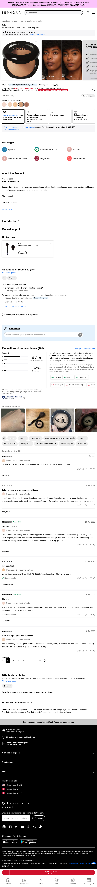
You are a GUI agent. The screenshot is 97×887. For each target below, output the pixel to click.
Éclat (32, 34)
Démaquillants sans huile (26, 709)
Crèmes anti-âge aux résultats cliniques (55, 712)
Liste (91, 96)
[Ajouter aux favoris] (93, 90)
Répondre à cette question (15, 306)
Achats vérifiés (36, 438)
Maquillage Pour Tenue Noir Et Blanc (72, 709)
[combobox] (53, 12)
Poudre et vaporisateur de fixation (31, 21)
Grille (85, 96)
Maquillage (6, 21)
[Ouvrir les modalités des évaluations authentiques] (24, 397)
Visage (14, 21)
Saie (4, 25)
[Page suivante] (44, 660)
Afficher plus (7, 209)
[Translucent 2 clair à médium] (10, 104)
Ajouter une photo (9, 681)
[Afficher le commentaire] (13, 420)
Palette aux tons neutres (46, 709)
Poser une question (10, 272)
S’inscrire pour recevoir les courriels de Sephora (23, 813)
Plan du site (63, 863)
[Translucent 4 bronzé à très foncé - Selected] (21, 104)
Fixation (42, 34)
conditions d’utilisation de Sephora (34, 863)
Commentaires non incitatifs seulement (58, 438)
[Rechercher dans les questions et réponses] (4, 278)
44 (40, 660)
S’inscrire (39, 818)
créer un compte (28, 127)
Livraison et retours (11, 129)
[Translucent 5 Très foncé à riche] (26, 104)
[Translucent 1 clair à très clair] (4, 104)
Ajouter (22, 253)
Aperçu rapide (9, 248)
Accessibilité (52, 863)
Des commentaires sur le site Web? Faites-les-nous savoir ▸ (48, 722)
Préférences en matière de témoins (80, 863)
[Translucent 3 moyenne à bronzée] (15, 104)
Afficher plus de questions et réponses (21, 314)
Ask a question (22, 32)
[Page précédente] (3, 660)
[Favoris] (87, 12)
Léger (37, 34)
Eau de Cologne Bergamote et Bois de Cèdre (20, 712)
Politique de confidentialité (11, 863)
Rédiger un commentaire (85, 348)
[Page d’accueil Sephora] (11, 12)
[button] (45, 85)
